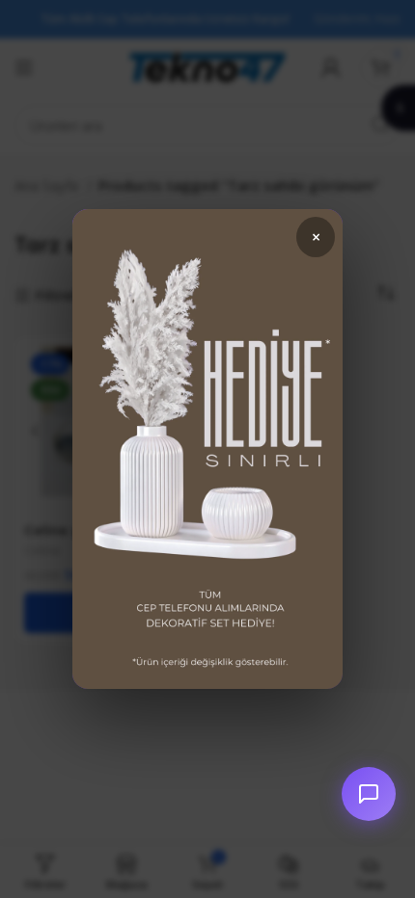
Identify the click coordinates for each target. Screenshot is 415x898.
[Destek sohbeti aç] (369, 794)
